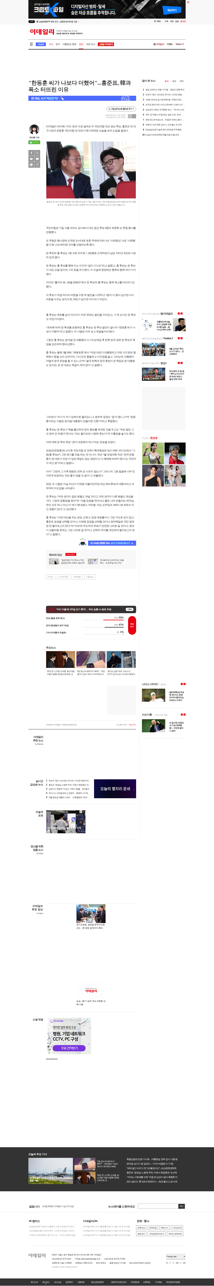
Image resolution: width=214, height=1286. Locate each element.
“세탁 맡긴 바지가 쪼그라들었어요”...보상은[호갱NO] (150, 1168)
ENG (159, 21)
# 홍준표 (89, 577)
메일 (31, 159)
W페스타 (164, 1228)
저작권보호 (135, 1282)
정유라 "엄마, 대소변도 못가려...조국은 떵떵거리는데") (70, 780)
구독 (166, 21)
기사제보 (158, 1282)
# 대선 (50, 577)
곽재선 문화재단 (175, 1234)
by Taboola (39, 744)
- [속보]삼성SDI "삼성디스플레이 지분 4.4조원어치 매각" (51, 1226)
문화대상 (141, 1228)
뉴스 (167, 81)
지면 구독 (132, 725)
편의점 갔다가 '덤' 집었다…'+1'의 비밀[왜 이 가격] (148, 1163)
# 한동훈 (77, 577)
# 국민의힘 (63, 577)
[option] (83, 21)
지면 (171, 21)
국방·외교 (90, 44)
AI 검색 (41, 44)
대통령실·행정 (69, 44)
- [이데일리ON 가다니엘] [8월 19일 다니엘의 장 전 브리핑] (106, 1235)
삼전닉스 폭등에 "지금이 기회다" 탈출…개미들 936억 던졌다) (73, 789)
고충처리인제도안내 (118, 1282)
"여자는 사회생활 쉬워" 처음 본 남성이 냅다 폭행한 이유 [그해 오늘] (157, 1177)
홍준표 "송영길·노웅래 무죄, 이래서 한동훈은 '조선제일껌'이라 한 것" (158, 1172)
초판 (177, 21)
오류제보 (146, 1282)
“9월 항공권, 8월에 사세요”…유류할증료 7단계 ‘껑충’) (69, 797)
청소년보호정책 (97, 1282)
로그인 (183, 21)
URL (37, 165)
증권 (174, 81)
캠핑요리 (141, 1234)
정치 (58, 44)
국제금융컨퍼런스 (156, 1234)
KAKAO (31, 165)
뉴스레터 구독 (121, 725)
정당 (81, 44)
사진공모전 (177, 1228)
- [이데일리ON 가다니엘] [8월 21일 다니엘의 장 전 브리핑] (106, 1226)
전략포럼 (153, 1228)
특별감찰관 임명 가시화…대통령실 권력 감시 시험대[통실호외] (155, 1159)
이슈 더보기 (71, 554)
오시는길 (57, 1282)
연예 (181, 81)
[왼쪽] (80, 811)
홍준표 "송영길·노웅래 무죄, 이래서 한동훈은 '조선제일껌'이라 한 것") (76, 785)
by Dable (40, 853)
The (179, 44)
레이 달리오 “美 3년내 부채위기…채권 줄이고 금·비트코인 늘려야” (156, 1181)
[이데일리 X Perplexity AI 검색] (82, 98)
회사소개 (34, 1282)
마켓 (170, 44)
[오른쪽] (83, 811)
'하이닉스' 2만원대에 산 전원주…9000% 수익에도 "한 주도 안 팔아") (75, 793)
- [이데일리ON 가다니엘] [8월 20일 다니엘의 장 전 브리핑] (106, 1231)
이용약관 (80, 1282)
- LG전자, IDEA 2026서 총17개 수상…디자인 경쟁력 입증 (51, 1235)
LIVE (31, 21)
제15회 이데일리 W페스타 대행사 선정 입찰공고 (63, 1206)
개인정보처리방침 (173, 1282)
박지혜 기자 (34, 137)
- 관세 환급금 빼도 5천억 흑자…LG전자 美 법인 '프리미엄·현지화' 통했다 (53, 1231)
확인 (181, 1206)
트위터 (37, 153)
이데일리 (56, 32)
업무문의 (69, 1282)
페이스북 (31, 153)
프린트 (37, 159)
